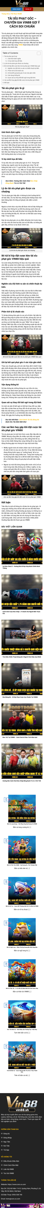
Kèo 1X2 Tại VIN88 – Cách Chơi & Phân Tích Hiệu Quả (20, 737)
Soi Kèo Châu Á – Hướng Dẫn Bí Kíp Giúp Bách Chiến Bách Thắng (21, 567)
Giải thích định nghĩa (14, 58)
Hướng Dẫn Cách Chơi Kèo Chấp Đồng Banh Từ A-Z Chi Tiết (22, 781)
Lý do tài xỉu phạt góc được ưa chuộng (16, 63)
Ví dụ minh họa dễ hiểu (15, 61)
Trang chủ (5, 14)
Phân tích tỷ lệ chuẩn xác (16, 70)
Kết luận (6, 83)
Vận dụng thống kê (14, 75)
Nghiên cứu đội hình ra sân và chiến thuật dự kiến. (23, 68)
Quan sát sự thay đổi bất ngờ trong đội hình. (22, 77)
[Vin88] (22, 3)
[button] (41, 3)
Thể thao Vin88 (16, 14)
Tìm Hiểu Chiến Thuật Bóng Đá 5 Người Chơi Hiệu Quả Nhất (22, 657)
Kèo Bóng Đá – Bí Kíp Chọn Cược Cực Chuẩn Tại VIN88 (20, 697)
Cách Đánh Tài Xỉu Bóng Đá (29, 420)
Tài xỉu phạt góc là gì (10, 56)
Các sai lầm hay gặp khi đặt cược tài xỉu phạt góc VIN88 (21, 80)
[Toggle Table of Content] (37, 53)
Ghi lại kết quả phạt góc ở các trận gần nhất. (22, 73)
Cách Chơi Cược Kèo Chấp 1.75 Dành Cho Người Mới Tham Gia (21, 612)
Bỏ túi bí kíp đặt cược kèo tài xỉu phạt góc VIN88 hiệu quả (22, 66)
